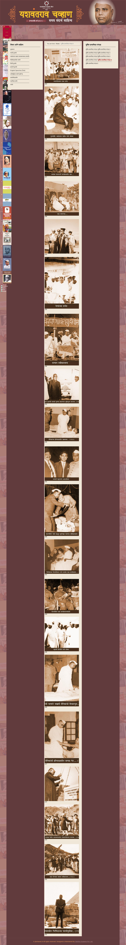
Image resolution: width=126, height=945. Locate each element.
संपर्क (11, 84)
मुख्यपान (12, 49)
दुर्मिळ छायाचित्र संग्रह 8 (105, 60)
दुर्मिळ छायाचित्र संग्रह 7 (92, 60)
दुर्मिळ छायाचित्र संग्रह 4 (104, 53)
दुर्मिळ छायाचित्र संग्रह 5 (92, 56)
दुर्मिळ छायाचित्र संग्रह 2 (104, 49)
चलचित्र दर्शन (13, 81)
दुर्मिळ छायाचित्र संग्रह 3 (92, 53)
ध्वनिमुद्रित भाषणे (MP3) (16, 74)
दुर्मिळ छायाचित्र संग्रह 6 (104, 56)
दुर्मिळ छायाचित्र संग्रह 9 (92, 63)
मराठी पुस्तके (13, 53)
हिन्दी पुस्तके (13, 63)
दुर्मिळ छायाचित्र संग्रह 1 (92, 49)
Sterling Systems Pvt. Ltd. (84, 941)
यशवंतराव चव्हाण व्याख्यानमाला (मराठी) (19, 56)
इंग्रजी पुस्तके (13, 67)
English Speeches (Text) (17, 70)
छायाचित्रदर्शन (14, 77)
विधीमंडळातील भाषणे (15, 60)
